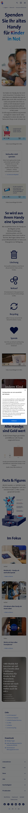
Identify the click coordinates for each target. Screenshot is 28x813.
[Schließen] (25, 390)
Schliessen (14, 421)
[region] (14, 406)
